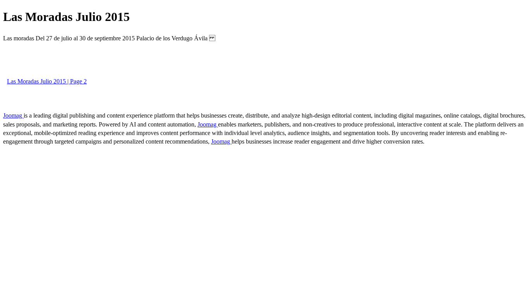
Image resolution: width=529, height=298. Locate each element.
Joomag (13, 115)
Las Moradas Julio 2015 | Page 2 (47, 81)
